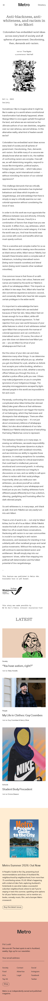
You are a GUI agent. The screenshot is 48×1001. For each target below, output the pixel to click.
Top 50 (5, 979)
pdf (20, 579)
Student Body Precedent (17, 789)
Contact (20, 967)
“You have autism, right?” (17, 666)
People (4, 711)
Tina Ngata (27, 51)
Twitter (34, 979)
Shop (6, 984)
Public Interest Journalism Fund (28, 608)
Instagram (35, 971)
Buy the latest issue (12, 907)
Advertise (20, 971)
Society (6, 102)
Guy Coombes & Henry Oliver (15, 720)
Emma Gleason (10, 794)
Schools (5, 785)
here (13, 579)
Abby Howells (10, 671)
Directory (42, 5)
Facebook (35, 975)
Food (4, 971)
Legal (19, 975)
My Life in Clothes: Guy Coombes (22, 715)
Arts (4, 975)
